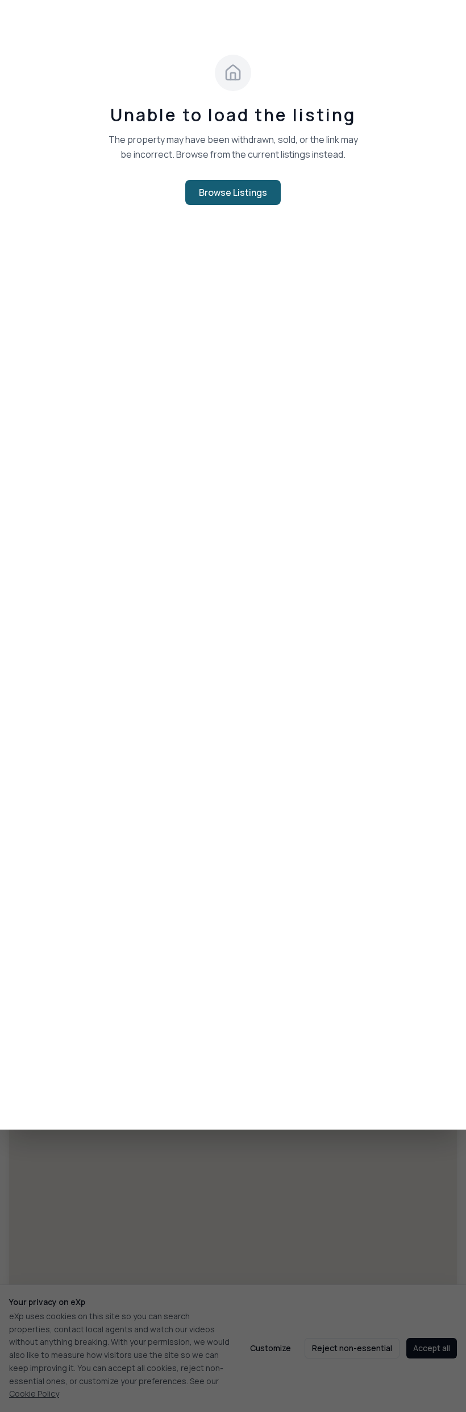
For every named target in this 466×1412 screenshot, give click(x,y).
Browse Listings (233, 192)
